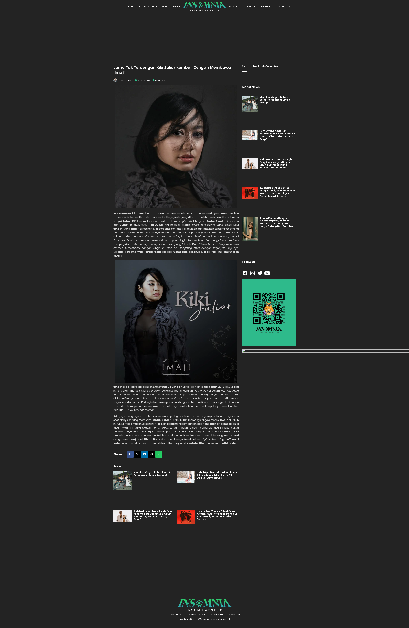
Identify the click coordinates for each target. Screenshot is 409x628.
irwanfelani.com (197, 614)
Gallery (265, 6)
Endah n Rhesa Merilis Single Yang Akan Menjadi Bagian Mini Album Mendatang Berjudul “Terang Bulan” (153, 515)
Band (131, 6)
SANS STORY (234, 614)
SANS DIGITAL (217, 614)
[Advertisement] (204, 36)
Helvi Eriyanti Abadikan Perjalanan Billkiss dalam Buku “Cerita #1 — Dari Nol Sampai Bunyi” (217, 475)
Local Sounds (148, 6)
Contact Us (282, 6)
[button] (130, 454)
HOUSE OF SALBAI (176, 614)
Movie (176, 6)
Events (233, 6)
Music (158, 80)
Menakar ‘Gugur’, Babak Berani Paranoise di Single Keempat (152, 474)
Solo (165, 6)
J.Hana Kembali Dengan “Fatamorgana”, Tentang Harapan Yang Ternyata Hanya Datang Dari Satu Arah (277, 222)
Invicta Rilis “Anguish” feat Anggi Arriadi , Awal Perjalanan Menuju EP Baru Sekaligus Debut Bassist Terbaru (217, 515)
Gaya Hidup (249, 6)
